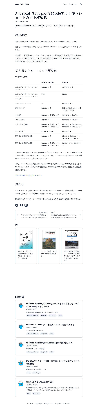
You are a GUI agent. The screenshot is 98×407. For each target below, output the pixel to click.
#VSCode (43, 315)
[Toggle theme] (81, 4)
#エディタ (52, 315)
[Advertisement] (49, 279)
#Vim (28, 373)
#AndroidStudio (32, 315)
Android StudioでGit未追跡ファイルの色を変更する (50, 324)
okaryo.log (22, 4)
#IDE (60, 315)
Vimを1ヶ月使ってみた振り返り (40, 382)
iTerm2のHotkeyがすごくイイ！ (28, 175)
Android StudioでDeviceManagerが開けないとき (49, 343)
